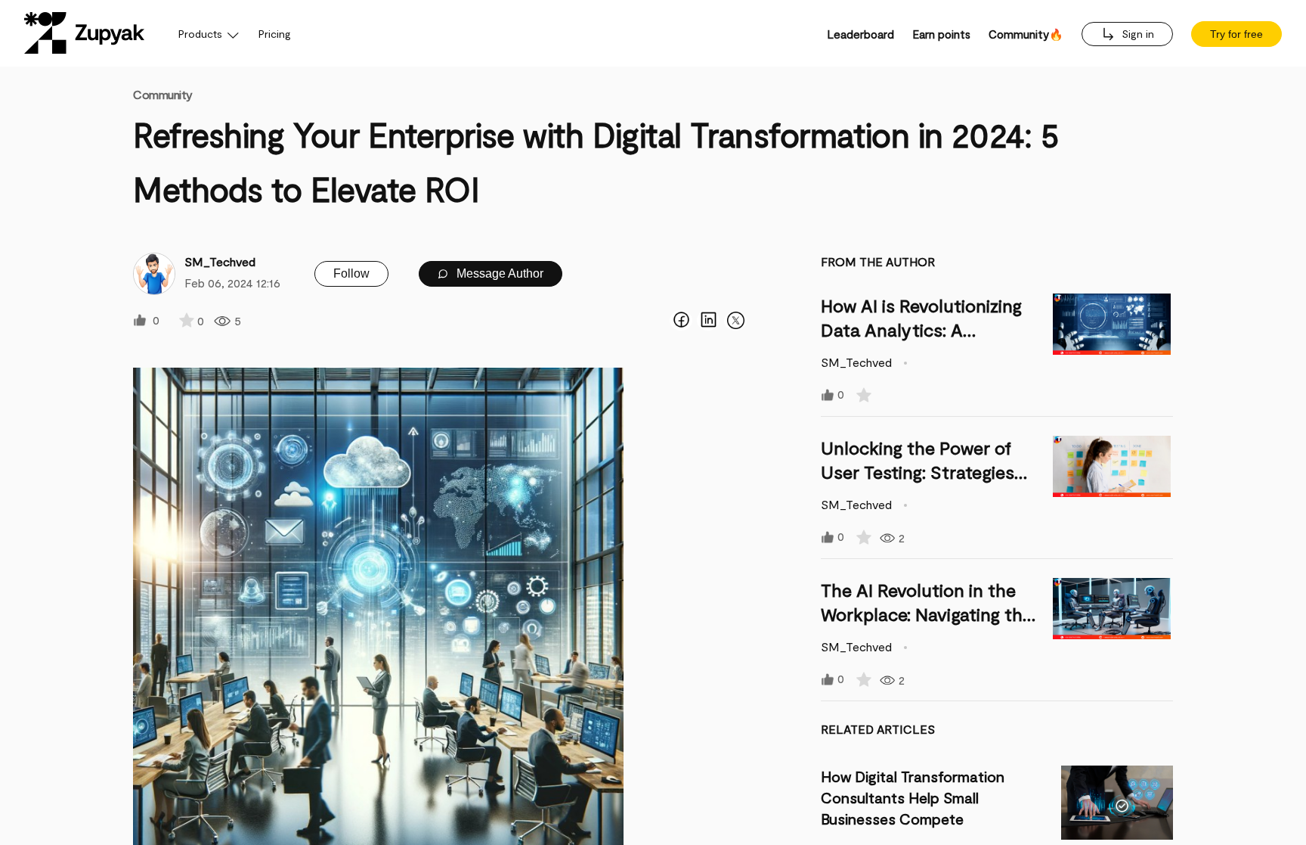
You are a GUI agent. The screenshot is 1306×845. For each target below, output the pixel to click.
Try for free (1236, 34)
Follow (351, 273)
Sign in (1136, 33)
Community (163, 94)
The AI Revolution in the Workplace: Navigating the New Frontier (926, 614)
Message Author (498, 273)
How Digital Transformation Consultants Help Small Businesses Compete (912, 797)
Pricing (274, 33)
